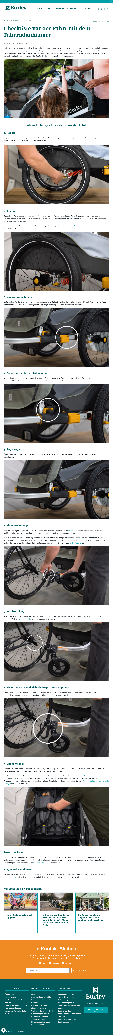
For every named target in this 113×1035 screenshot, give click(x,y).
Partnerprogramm (65, 1000)
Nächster (105, 21)
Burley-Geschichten (23, 20)
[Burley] (16, 8)
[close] (111, 1)
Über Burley (10, 994)
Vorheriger (95, 21)
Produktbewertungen (66, 997)
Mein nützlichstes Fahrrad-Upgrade (19, 916)
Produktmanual (24, 619)
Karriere (8, 1002)
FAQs (33, 994)
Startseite (8, 20)
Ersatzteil (71, 531)
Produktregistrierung (40, 1014)
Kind (39, 8)
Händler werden (64, 1011)
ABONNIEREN (79, 970)
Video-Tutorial (75, 543)
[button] (88, 9)
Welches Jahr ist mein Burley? (43, 1011)
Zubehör (71, 8)
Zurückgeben (10, 997)
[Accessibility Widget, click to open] (3, 1030)
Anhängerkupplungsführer (42, 997)
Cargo (48, 8)
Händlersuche (63, 1022)
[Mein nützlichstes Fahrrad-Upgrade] (20, 902)
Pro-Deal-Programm (66, 1002)
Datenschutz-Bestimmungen (16, 1005)
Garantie (35, 1002)
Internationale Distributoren (69, 1014)
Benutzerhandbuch (41, 863)
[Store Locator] (101, 9)
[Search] (95, 9)
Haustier (59, 8)
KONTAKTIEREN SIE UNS (96, 1010)
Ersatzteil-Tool (76, 226)
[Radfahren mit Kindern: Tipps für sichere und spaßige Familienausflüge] (92, 902)
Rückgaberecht (37, 1025)
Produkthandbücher (39, 1016)
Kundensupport (10, 877)
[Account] (104, 9)
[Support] (98, 9)
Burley (11, 1031)
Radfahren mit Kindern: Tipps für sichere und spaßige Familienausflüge (90, 917)
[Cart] (108, 9)
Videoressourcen (38, 1019)
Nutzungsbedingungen (14, 1008)
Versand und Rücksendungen (43, 1000)
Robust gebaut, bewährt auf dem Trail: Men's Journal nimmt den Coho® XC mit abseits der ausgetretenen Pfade (56, 920)
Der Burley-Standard (13, 1000)
